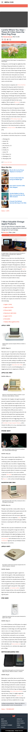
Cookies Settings (20, 727)
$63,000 (5, 479)
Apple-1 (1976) (8, 304)
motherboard (4, 540)
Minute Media (11, 730)
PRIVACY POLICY (20, 721)
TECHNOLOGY (10, 709)
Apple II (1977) (8, 316)
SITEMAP (18, 725)
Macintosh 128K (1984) (10, 313)
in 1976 (23, 269)
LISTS (7, 211)
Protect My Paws (21, 85)
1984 (19, 517)
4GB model (8, 474)
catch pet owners (11, 127)
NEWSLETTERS (4, 721)
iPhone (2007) (8, 310)
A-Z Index (3, 727)
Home (3, 211)
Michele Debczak (7, 37)
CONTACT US (19, 719)
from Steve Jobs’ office (17, 364)
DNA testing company (16, 119)
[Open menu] (2, 2)
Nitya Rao (5, 232)
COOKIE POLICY (4, 723)
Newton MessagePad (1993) (11, 322)
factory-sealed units (16, 644)
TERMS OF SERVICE (21, 723)
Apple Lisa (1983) (8, 307)
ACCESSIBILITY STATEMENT (6, 725)
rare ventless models (14, 588)
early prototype (4, 538)
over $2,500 (19, 695)
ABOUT (2, 719)
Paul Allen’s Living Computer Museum (12, 423)
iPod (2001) (7, 319)
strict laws (17, 102)
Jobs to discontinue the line (16, 691)
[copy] (10, 39)
